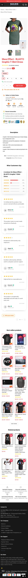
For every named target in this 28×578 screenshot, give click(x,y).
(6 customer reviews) (14, 65)
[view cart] (26, 5)
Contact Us (3, 546)
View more (14, 423)
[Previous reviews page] (17, 319)
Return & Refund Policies (7, 544)
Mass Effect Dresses (6, 12)
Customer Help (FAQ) (6, 548)
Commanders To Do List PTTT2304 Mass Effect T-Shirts (7, 348)
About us (3, 524)
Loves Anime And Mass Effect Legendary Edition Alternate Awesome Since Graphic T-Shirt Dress (20, 449)
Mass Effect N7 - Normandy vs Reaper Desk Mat (7, 391)
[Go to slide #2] (18, 53)
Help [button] (25, 576)
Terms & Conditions (5, 526)
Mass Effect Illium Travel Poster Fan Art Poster (20, 348)
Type (3, 71)
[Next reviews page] (24, 319)
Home (2, 9)
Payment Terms (5, 542)
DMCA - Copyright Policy (7, 530)
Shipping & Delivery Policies (7, 539)
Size (3, 76)
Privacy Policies (5, 528)
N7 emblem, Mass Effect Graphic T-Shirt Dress (7, 473)
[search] (23, 5)
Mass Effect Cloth (10, 9)
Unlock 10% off (3, 571)
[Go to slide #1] (10, 53)
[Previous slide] (3, 31)
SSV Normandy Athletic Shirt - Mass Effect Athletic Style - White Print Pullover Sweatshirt (20, 392)
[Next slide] (25, 31)
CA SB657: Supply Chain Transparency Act (11, 532)
